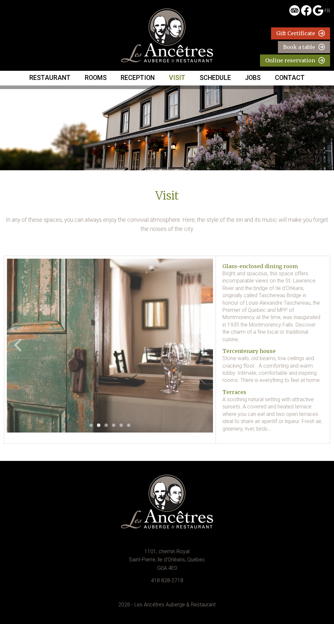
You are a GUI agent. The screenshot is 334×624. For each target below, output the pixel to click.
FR (327, 10)
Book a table (299, 47)
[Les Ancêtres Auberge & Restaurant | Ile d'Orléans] (167, 35)
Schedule (215, 78)
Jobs (253, 78)
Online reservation (290, 60)
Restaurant (49, 78)
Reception (138, 78)
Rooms (96, 78)
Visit (177, 78)
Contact (290, 78)
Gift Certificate (295, 33)
